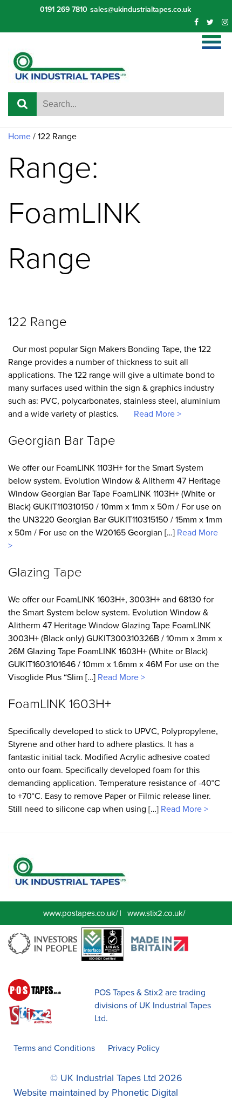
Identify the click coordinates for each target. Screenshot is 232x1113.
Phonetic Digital (145, 1092)
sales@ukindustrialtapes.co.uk (140, 9)
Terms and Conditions (54, 1048)
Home (19, 136)
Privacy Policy (134, 1048)
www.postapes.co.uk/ (80, 913)
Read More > (156, 414)
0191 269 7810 (63, 9)
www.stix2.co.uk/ (156, 913)
